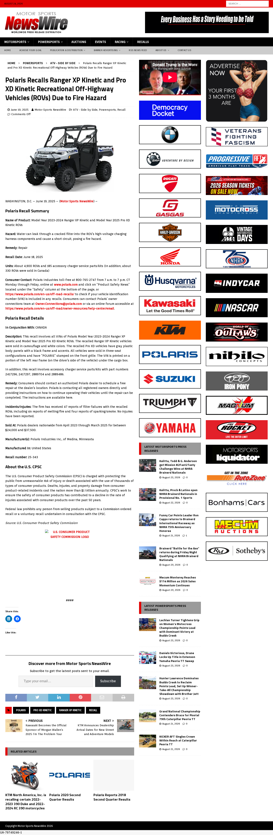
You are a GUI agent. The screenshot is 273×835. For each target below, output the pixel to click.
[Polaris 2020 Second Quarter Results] (69, 775)
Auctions (78, 42)
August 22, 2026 (171, 502)
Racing (120, 42)
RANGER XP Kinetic (70, 710)
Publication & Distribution (66, 50)
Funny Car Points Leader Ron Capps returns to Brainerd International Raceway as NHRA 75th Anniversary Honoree (179, 523)
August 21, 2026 (171, 535)
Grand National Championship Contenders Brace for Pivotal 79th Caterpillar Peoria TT (179, 715)
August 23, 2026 (171, 477)
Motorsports (15, 42)
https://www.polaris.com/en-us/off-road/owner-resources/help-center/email (59, 308)
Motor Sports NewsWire (50, 109)
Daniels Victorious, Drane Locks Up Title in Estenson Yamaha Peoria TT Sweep (177, 657)
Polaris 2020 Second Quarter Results (65, 797)
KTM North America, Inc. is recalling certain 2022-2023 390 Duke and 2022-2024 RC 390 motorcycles (25, 801)
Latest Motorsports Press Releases (165, 448)
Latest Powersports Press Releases (165, 607)
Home (7, 50)
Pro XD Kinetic (42, 710)
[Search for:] (247, 3)
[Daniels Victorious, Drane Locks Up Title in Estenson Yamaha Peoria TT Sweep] (147, 657)
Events (100, 42)
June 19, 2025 (20, 109)
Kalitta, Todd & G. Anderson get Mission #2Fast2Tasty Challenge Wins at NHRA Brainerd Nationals (178, 467)
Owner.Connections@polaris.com (58, 303)
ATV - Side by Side (85, 109)
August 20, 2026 (171, 564)
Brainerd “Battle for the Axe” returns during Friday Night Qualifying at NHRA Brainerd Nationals (179, 554)
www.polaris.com (66, 284)
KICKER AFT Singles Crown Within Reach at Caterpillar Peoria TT (178, 740)
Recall (121, 109)
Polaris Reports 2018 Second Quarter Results (111, 797)
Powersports (49, 42)
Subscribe (108, 681)
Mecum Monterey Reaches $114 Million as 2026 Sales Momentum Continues (177, 581)
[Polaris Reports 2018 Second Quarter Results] (113, 775)
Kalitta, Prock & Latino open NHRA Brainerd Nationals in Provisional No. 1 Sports (178, 494)
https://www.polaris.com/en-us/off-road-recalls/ (39, 294)
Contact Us (184, 50)
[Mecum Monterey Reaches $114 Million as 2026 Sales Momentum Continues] (147, 581)
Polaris (21, 710)
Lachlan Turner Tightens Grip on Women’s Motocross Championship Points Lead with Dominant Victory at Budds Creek (179, 628)
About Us (161, 50)
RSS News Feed (138, 50)
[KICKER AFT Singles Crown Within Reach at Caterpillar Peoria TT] (147, 741)
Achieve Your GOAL (30, 50)
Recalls (143, 42)
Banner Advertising (106, 50)
